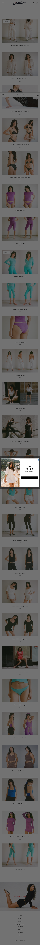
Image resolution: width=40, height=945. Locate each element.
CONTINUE (29, 478)
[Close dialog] (37, 460)
